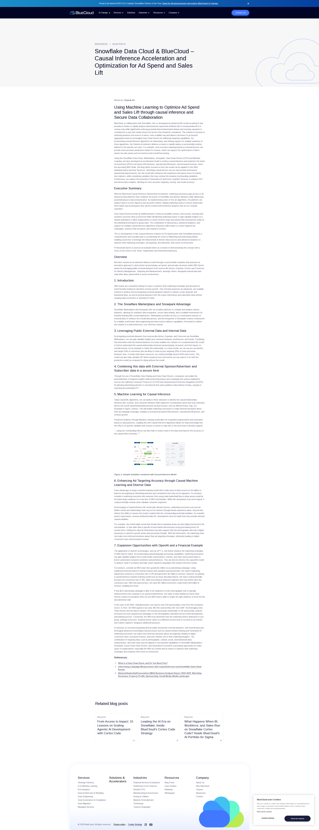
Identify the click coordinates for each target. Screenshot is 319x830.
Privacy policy (119, 824)
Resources (101, 44)
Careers (199, 789)
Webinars (169, 789)
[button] (119, 12)
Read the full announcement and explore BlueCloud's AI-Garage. (190, 3)
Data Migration (84, 803)
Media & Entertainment (143, 800)
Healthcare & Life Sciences (145, 786)
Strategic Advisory (86, 782)
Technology (138, 803)
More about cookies (264, 811)
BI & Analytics (84, 789)
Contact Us (240, 13)
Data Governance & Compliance (92, 800)
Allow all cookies (297, 819)
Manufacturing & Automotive (145, 793)
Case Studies (170, 786)
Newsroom (201, 793)
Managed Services (86, 807)
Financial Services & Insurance (146, 782)
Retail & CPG (139, 789)
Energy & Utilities (141, 796)
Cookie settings (268, 818)
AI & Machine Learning (87, 786)
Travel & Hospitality (142, 807)
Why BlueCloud (202, 786)
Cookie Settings (135, 824)
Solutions (131, 13)
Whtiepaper (170, 793)
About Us (200, 782)
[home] (82, 12)
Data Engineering (85, 796)
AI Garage (103, 13)
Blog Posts (169, 782)
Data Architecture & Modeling (91, 793)
